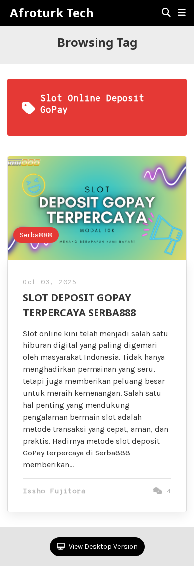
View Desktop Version (102, 546)
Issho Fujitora (54, 491)
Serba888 (36, 235)
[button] (182, 12)
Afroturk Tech (52, 13)
